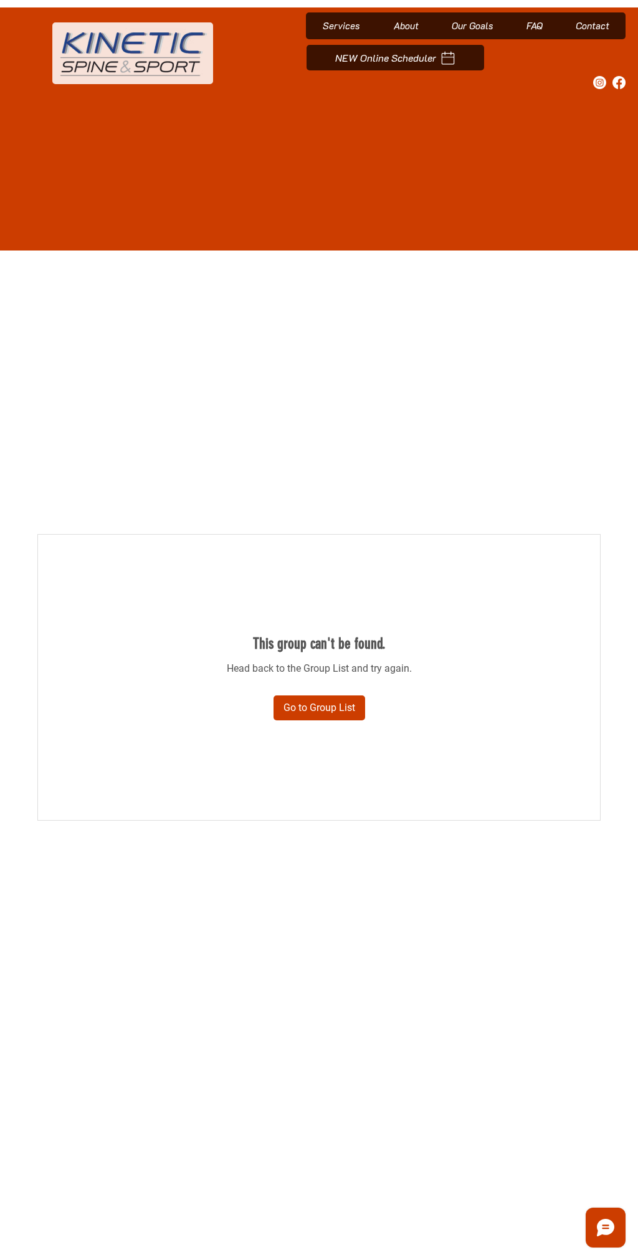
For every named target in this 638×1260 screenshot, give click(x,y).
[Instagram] (599, 82)
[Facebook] (619, 82)
